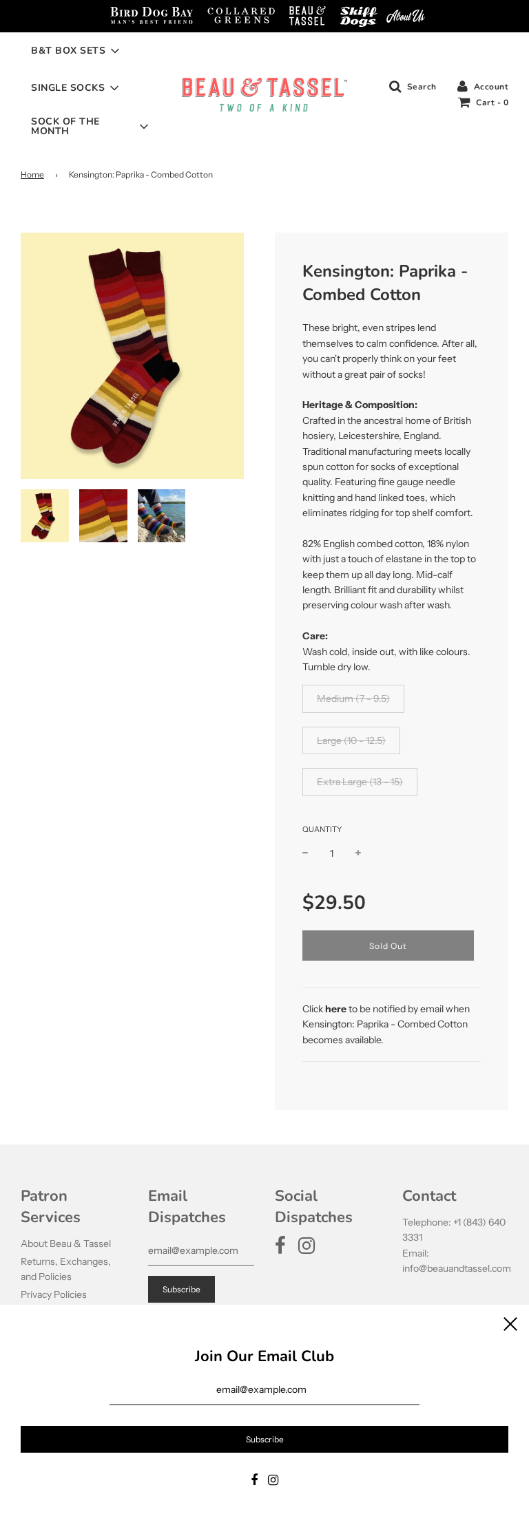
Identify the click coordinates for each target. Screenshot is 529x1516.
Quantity (322, 829)
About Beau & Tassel (66, 1243)
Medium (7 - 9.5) (353, 698)
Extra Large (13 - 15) (360, 782)
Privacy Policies (54, 1294)
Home (32, 174)
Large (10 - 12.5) (351, 740)
